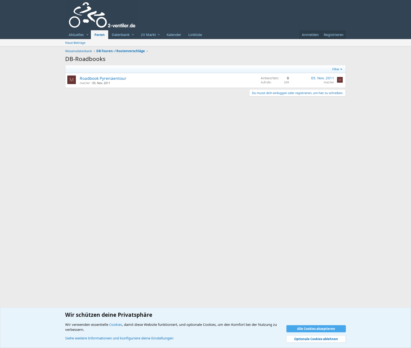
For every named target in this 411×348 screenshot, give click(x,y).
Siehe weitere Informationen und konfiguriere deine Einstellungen (119, 338)
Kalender (174, 34)
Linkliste (195, 34)
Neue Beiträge (75, 42)
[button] (87, 34)
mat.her (85, 83)
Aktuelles (76, 34)
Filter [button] (335, 69)
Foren (99, 34)
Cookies (115, 324)
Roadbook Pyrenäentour (103, 78)
